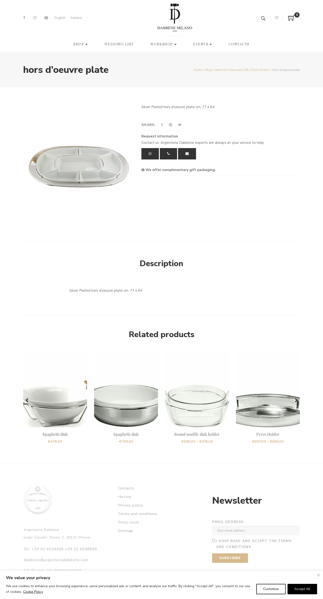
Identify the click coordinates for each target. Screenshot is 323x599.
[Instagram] (34, 18)
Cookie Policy (33, 592)
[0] (291, 19)
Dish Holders (260, 70)
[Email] (46, 18)
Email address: (228, 522)
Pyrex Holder (268, 434)
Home (198, 70)
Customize (271, 589)
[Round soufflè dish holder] (197, 389)
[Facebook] (24, 18)
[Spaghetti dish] (55, 389)
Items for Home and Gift (231, 70)
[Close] (318, 575)
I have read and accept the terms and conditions (254, 544)
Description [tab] (161, 263)
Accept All (302, 589)
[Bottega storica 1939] (38, 500)
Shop (208, 70)
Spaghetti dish (55, 434)
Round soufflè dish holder (197, 434)
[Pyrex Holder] (268, 389)
